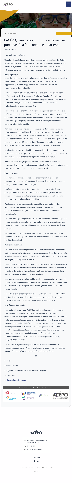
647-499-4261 (31, 446)
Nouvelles (13, 34)
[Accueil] (8, 4)
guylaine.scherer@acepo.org (15, 380)
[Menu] (68, 4)
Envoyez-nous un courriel (34, 449)
